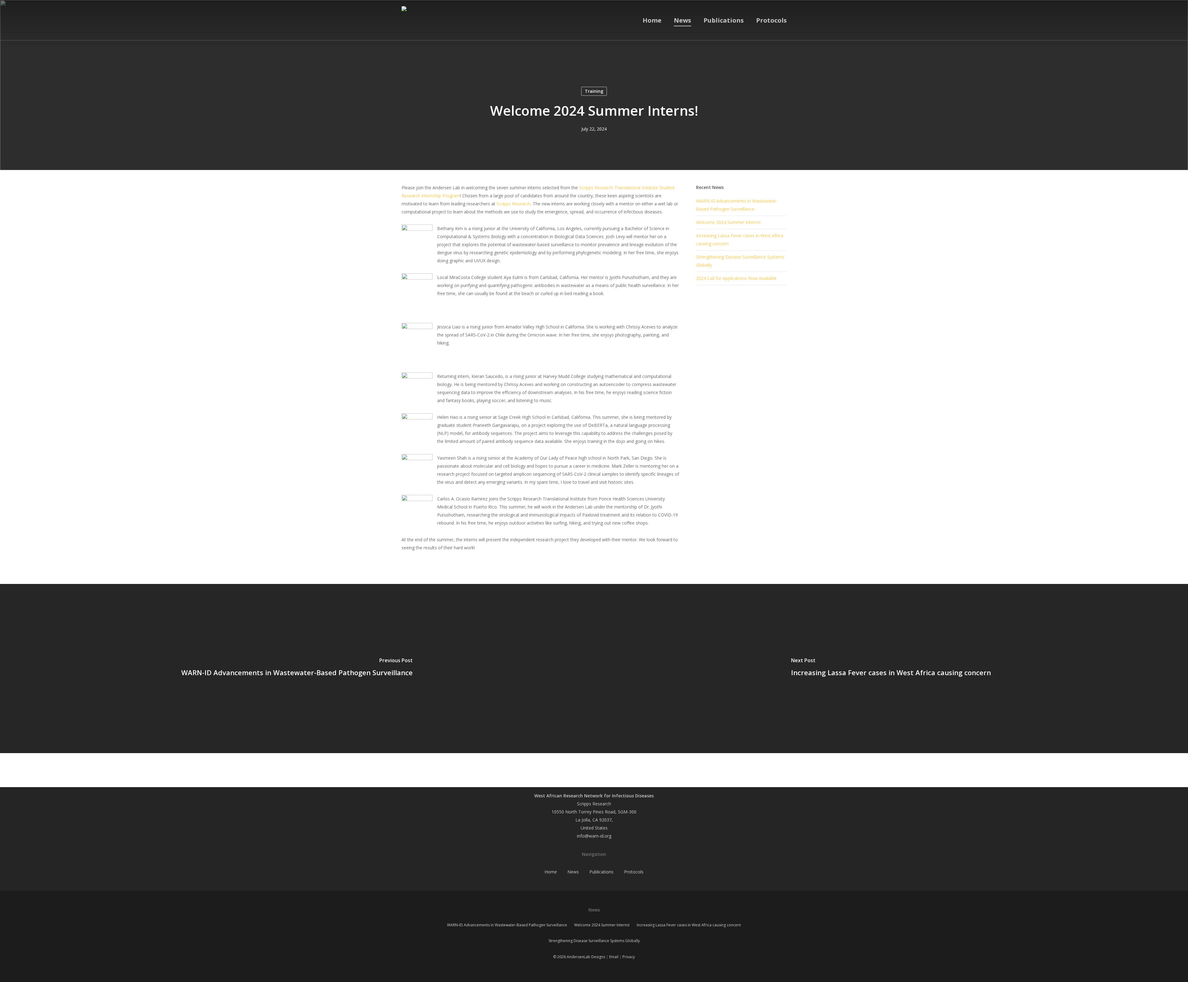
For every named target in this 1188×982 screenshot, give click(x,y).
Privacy (628, 956)
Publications (601, 872)
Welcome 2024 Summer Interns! (728, 222)
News (573, 872)
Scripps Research (514, 204)
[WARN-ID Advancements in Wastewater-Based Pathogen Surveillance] (297, 668)
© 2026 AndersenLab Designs (579, 956)
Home (550, 872)
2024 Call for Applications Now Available (736, 278)
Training (594, 91)
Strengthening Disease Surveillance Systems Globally (594, 940)
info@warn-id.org (594, 836)
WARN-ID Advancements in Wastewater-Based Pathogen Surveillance (507, 925)
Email (613, 956)
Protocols (634, 872)
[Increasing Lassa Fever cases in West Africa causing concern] (891, 668)
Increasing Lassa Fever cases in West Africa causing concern (689, 925)
